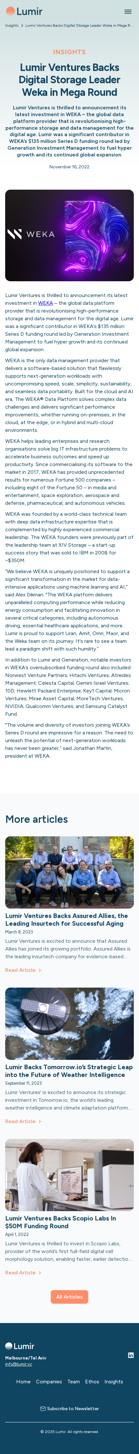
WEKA (45, 303)
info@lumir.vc (18, 1364)
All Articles (69, 1297)
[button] (128, 11)
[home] (23, 11)
